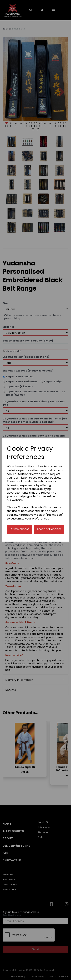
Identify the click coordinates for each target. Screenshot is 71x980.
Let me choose (19, 529)
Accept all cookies (49, 529)
